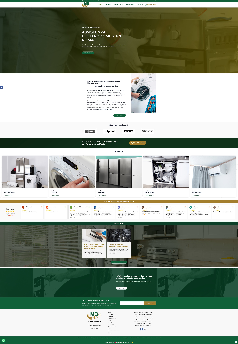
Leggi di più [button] (72, 217)
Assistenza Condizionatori (197, 191)
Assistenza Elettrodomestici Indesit (143, 325)
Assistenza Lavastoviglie (149, 191)
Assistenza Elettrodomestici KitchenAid (143, 312)
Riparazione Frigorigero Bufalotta (143, 316)
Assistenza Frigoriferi (101, 191)
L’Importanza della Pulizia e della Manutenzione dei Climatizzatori (94, 246)
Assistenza (117, 4)
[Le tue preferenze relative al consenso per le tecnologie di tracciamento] (236, 342)
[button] (83, 131)
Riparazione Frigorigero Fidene (143, 319)
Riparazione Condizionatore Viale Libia (143, 321)
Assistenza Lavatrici (54, 191)
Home (100, 4)
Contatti (140, 4)
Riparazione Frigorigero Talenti (143, 323)
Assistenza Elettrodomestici (9, 191)
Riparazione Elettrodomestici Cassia (143, 314)
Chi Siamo (108, 4)
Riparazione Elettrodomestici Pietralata (143, 318)
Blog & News (130, 4)
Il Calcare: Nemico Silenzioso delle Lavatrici (118, 245)
